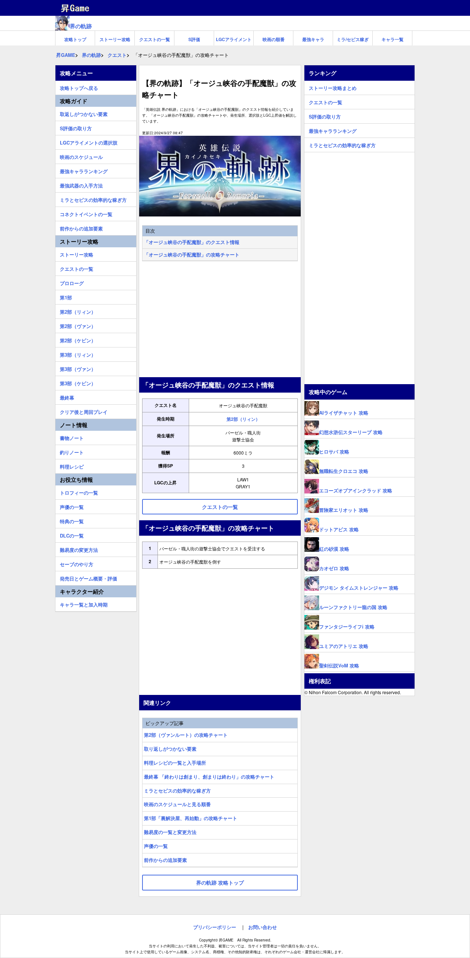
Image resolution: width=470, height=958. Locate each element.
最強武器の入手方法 (81, 184)
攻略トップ (75, 39)
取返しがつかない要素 (84, 113)
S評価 (194, 39)
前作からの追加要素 (165, 859)
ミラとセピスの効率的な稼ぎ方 (177, 790)
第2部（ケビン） (78, 339)
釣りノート (72, 451)
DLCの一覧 (72, 534)
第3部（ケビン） (78, 382)
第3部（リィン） (78, 353)
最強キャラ (313, 39)
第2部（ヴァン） (78, 325)
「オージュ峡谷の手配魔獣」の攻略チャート (191, 254)
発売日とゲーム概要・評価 (88, 577)
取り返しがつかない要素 (170, 748)
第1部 (66, 296)
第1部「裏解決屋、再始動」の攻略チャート (190, 818)
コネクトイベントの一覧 (86, 213)
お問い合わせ (262, 927)
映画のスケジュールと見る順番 (177, 804)
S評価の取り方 (76, 127)
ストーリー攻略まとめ (333, 87)
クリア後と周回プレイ (84, 411)
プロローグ (72, 282)
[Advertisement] (220, 320)
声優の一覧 (156, 845)
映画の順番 (274, 39)
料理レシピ (72, 465)
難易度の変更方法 (79, 548)
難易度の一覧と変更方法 (170, 831)
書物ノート (72, 437)
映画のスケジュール (81, 156)
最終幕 (67, 396)
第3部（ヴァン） (78, 368)
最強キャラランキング (84, 170)
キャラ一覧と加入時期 (84, 603)
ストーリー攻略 (115, 39)
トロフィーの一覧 (79, 491)
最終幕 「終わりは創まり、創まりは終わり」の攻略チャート (209, 776)
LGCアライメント (234, 39)
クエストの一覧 (154, 39)
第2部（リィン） (243, 419)
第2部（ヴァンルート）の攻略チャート (186, 734)
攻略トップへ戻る (79, 87)
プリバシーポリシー (214, 927)
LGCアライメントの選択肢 (89, 141)
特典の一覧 (72, 520)
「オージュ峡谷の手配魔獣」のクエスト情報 (191, 241)
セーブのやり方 (76, 563)
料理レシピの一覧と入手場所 (175, 762)
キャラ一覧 (393, 39)
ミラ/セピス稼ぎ (353, 39)
